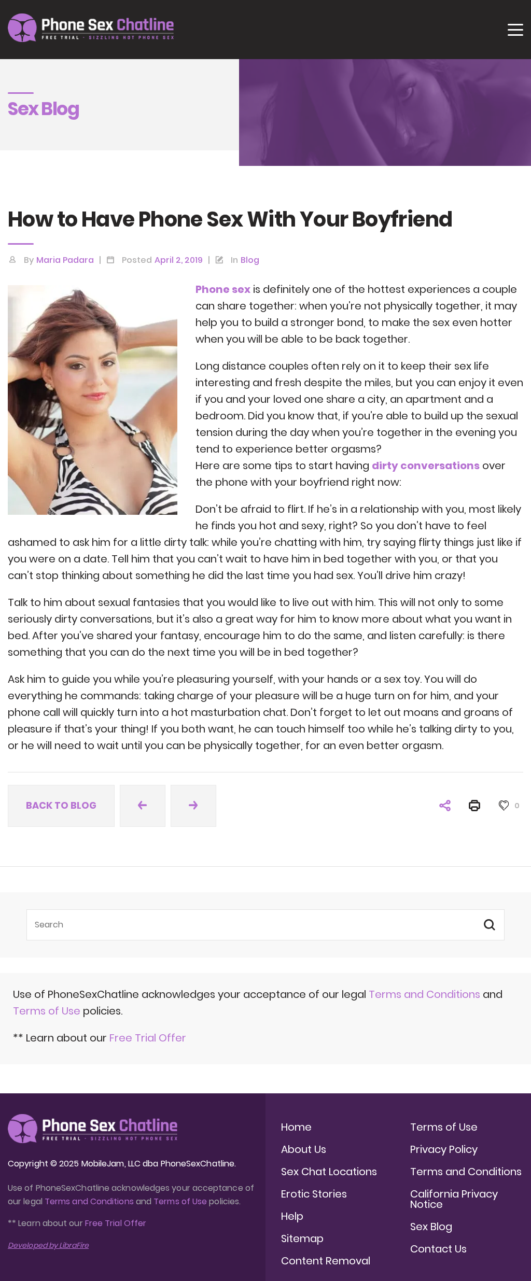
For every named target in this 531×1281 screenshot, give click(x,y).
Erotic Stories (314, 1194)
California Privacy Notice (454, 1199)
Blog (250, 260)
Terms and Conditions (424, 994)
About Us (303, 1149)
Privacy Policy (444, 1149)
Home (296, 1127)
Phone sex (222, 289)
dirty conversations (426, 465)
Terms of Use (48, 1011)
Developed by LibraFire (48, 1245)
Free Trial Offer (147, 1038)
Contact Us (438, 1249)
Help (292, 1216)
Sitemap (302, 1238)
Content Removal (325, 1261)
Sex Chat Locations (329, 1171)
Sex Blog (431, 1226)
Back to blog (61, 805)
